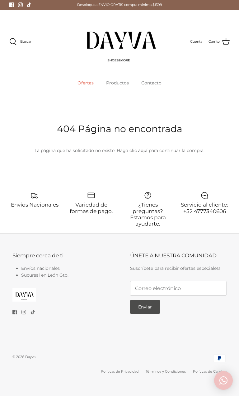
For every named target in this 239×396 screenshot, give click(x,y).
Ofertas (85, 83)
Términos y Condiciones (166, 371)
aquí (143, 150)
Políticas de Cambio (210, 371)
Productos (117, 83)
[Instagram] (20, 4)
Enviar (145, 307)
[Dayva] (119, 42)
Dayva (30, 357)
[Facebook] (11, 4)
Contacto (151, 83)
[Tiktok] (29, 4)
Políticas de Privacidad (119, 371)
